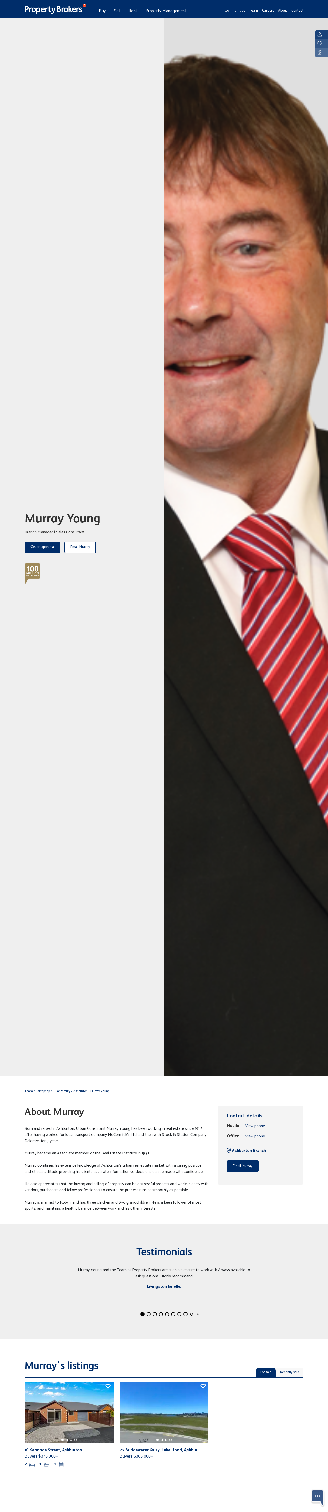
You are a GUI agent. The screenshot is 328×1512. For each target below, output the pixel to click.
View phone (255, 1126)
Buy (102, 10)
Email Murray (80, 547)
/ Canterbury (61, 1091)
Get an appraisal (42, 547)
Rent (133, 10)
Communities (235, 10)
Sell (117, 10)
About (282, 10)
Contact (297, 10)
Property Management (166, 10)
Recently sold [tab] (289, 1372)
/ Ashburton (79, 1091)
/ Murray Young (99, 1091)
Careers (268, 10)
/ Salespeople (43, 1091)
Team (253, 10)
